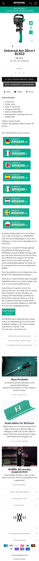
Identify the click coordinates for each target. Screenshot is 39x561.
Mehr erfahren (19, 485)
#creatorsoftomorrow (19, 533)
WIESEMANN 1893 (19, 498)
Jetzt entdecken (19, 395)
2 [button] (14, 46)
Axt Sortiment (15, 236)
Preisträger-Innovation (19, 341)
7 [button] (23, 46)
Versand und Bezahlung (19, 336)
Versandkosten (25, 61)
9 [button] (26, 46)
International (19, 540)
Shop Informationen (19, 492)
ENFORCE (8, 319)
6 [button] (21, 46)
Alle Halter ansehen (19, 441)
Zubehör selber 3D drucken (19, 345)
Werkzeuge (19, 505)
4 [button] (18, 46)
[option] (19, 10)
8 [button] (25, 46)
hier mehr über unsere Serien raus (14, 329)
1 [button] (12, 46)
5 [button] (19, 46)
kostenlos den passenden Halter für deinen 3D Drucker (18, 124)
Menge (19, 68)
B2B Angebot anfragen (19, 84)
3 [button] (16, 46)
